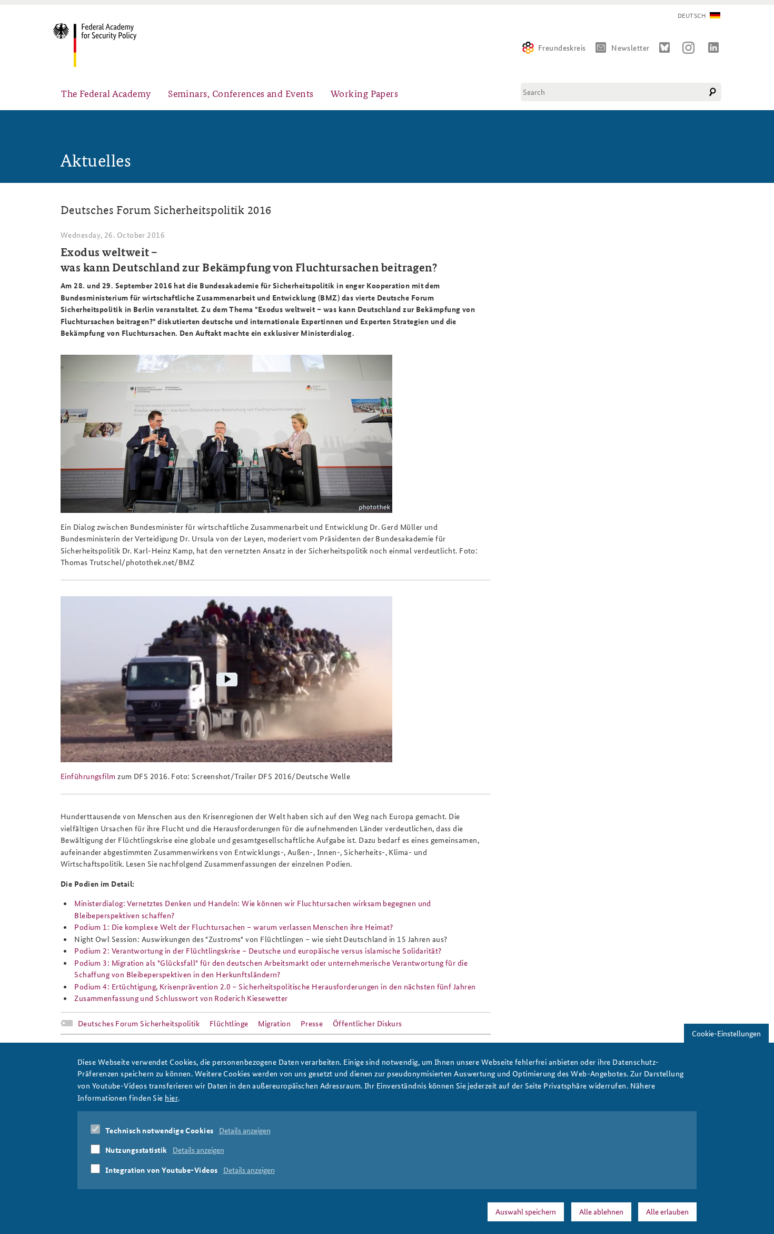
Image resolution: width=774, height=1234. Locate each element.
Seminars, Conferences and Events (240, 93)
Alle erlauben (667, 1211)
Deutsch (692, 15)
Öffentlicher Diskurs (367, 1023)
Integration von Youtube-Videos (161, 1169)
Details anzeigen (245, 1130)
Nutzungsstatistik (136, 1149)
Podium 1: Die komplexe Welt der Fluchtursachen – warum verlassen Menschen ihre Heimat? (233, 926)
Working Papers (364, 93)
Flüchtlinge (229, 1023)
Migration (274, 1023)
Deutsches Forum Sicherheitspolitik (139, 1023)
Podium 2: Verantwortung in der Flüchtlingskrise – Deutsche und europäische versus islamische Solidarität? (257, 950)
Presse (312, 1023)
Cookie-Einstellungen (726, 1033)
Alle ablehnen (601, 1211)
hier (171, 1097)
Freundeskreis (562, 47)
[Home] (99, 45)
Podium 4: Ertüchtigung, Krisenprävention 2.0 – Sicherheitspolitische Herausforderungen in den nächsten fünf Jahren (274, 986)
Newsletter (630, 47)
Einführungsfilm (88, 776)
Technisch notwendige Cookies (159, 1130)
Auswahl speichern (525, 1211)
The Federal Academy (106, 93)
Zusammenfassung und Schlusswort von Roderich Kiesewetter (180, 998)
